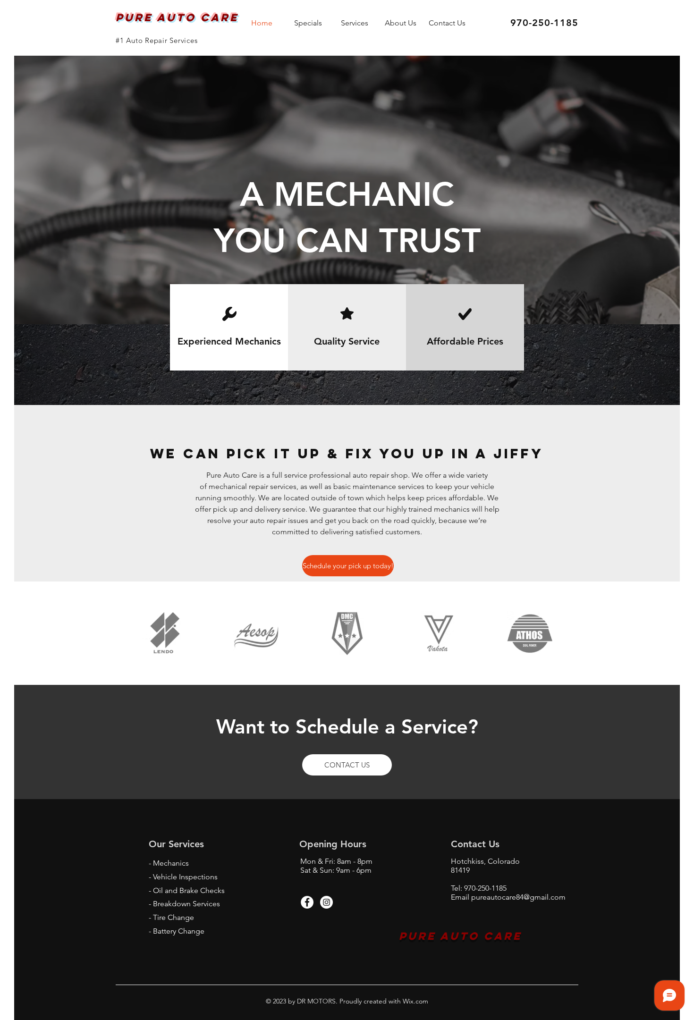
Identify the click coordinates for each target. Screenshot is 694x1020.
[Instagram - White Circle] (326, 902)
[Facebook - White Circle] (307, 902)
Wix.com (414, 1001)
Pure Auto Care (180, 17)
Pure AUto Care (460, 936)
